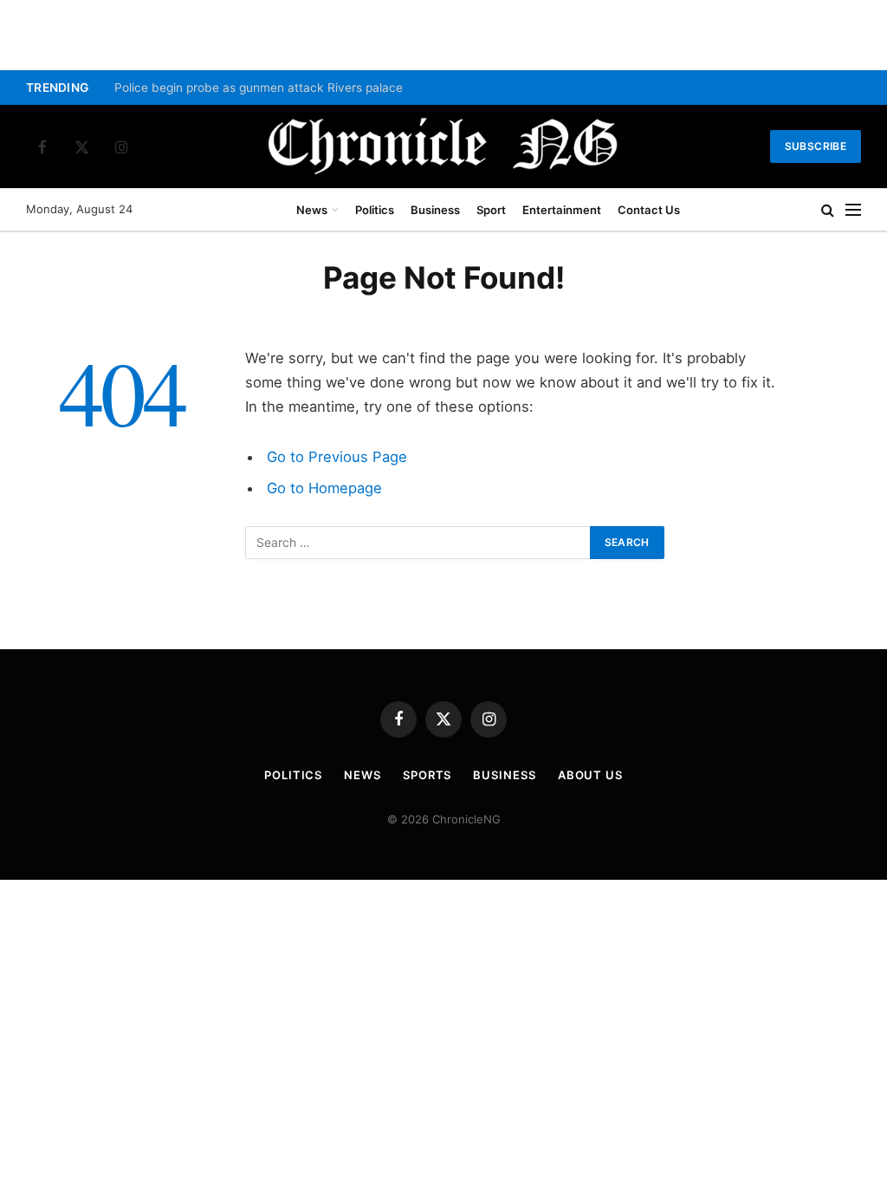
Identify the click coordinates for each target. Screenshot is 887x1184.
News (311, 210)
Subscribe (815, 146)
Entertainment (561, 210)
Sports (427, 775)
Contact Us (649, 210)
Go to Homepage (324, 488)
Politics (374, 210)
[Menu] (853, 210)
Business (435, 210)
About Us (590, 775)
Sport (491, 210)
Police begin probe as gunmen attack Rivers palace (258, 87)
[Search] (828, 210)
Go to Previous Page (337, 456)
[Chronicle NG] (443, 146)
